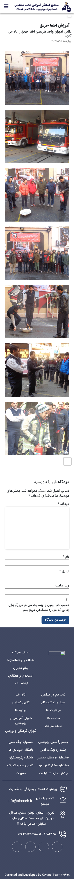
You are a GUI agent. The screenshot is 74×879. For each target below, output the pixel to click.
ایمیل (64, 571)
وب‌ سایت (62, 585)
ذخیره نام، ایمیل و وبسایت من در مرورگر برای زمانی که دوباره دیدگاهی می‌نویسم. (38, 608)
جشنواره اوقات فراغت (53, 773)
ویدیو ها (21, 710)
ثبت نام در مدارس (53, 695)
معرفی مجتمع (21, 652)
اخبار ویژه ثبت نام (53, 702)
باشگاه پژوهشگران (21, 758)
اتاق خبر (20, 695)
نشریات (21, 773)
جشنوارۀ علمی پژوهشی (53, 742)
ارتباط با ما (21, 683)
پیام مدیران (20, 668)
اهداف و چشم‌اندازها (21, 660)
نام (66, 557)
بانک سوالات (53, 726)
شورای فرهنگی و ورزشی (21, 731)
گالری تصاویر (21, 702)
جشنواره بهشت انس (53, 750)
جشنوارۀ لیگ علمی (20, 742)
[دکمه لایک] (67, 461)
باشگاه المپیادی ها (20, 750)
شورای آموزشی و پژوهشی (21, 720)
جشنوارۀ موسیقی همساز (53, 758)
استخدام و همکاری (20, 676)
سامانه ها (53, 718)
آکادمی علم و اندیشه (21, 765)
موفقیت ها (53, 710)
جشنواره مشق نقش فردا (53, 765)
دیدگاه (63, 504)
